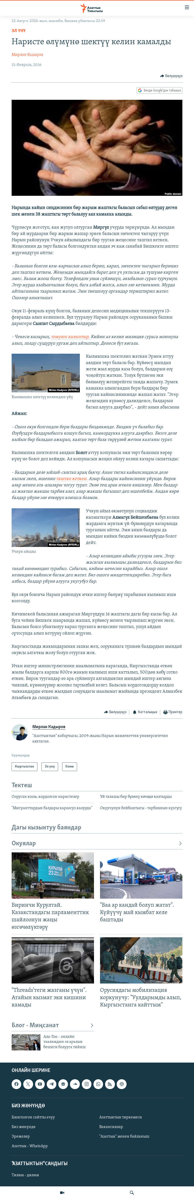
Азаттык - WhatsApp (30, 1146)
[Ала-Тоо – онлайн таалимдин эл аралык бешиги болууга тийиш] (26, 1042)
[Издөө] (131, 1192)
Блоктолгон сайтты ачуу (33, 1117)
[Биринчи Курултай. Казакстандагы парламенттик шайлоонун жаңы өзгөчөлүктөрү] (53, 875)
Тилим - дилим (25, 1175)
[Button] (171, 76)
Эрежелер (21, 1137)
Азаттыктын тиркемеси (120, 1117)
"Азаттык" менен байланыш (124, 1137)
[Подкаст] (121, 1084)
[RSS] (110, 1084)
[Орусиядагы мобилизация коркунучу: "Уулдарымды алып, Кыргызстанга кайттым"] (141, 960)
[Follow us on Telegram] (51, 1084)
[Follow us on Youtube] (40, 1084)
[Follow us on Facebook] (16, 1084)
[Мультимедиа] (62, 1192)
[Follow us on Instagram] (86, 1084)
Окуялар (24, 843)
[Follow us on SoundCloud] (75, 1084)
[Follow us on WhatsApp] (98, 1084)
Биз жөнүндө (23, 1127)
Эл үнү (19, 31)
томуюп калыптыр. (71, 337)
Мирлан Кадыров (27, 55)
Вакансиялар (111, 1127)
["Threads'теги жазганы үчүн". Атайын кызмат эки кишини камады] (53, 960)
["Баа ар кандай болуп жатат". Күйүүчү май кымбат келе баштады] (141, 875)
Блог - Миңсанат (35, 1025)
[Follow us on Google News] (63, 1084)
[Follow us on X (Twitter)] (28, 1084)
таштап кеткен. (71, 479)
